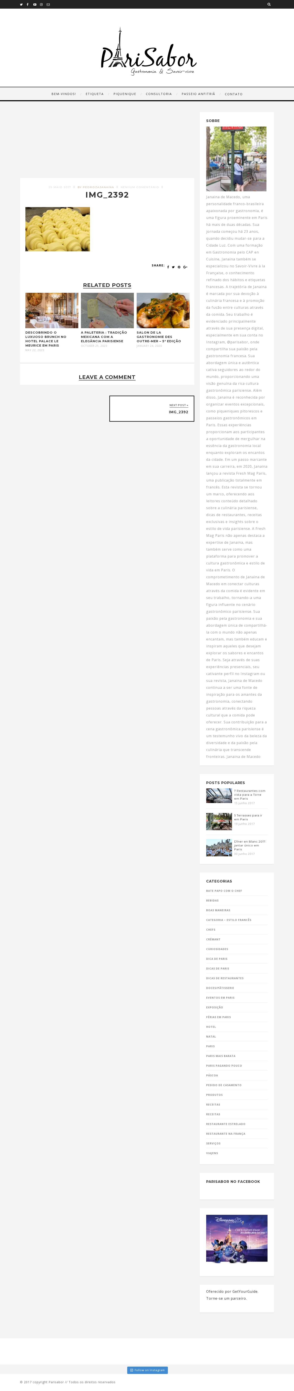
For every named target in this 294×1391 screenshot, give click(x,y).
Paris (210, 1046)
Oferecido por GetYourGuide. (232, 1291)
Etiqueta (95, 94)
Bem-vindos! (63, 94)
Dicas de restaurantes (225, 978)
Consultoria (159, 94)
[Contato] (50, 4)
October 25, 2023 (94, 345)
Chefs (210, 930)
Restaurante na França (225, 1134)
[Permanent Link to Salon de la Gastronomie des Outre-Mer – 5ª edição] (163, 327)
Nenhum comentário (140, 187)
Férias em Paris (218, 1017)
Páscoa (212, 1075)
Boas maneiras (218, 910)
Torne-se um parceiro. (226, 1298)
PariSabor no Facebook (233, 1182)
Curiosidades (217, 949)
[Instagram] (43, 4)
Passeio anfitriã (198, 94)
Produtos (214, 1095)
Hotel (211, 1027)
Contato (234, 94)
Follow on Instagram (150, 1370)
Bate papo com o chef (224, 891)
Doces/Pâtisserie (220, 988)
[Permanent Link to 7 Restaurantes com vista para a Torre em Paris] (219, 801)
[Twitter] (23, 4)
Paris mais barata (220, 1056)
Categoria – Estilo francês (228, 920)
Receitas (213, 1104)
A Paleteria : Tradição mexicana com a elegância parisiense (104, 337)
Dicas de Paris (217, 968)
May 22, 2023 (34, 350)
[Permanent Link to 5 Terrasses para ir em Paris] (219, 829)
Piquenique (124, 94)
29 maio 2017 (60, 187)
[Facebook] (30, 4)
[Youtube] (36, 4)
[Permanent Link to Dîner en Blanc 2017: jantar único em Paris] (219, 855)
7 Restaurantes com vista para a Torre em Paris (250, 794)
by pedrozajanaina (96, 187)
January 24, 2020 (149, 345)
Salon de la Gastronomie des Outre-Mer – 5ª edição (159, 337)
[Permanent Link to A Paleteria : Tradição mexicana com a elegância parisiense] (107, 327)
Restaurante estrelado (226, 1124)
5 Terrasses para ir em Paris (248, 817)
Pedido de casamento (224, 1085)
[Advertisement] (108, 145)
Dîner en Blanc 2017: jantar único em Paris (250, 845)
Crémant (213, 939)
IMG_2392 (107, 195)
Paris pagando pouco (224, 1066)
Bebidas (212, 900)
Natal (211, 1036)
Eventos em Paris (220, 998)
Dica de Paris (216, 959)
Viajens (212, 1153)
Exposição (214, 1007)
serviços (213, 1143)
